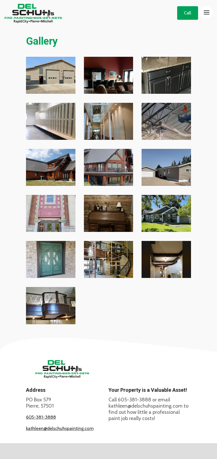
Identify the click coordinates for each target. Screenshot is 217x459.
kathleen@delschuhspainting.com (60, 428)
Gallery (42, 41)
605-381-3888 (41, 417)
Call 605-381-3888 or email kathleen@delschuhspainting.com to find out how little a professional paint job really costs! (148, 409)
